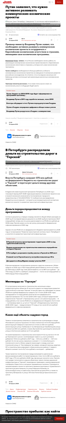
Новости (12, 130)
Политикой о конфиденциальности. (41, 420)
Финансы (41, 389)
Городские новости (46, 391)
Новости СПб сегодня (33, 391)
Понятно (59, 418)
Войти (59, 2)
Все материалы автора (28, 40)
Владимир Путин (12, 61)
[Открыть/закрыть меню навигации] (49, 2)
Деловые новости (10, 391)
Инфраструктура (21, 389)
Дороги (12, 389)
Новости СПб (21, 391)
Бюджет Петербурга (52, 389)
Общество (20, 130)
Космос (27, 130)
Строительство (32, 389)
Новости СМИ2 (11, 142)
